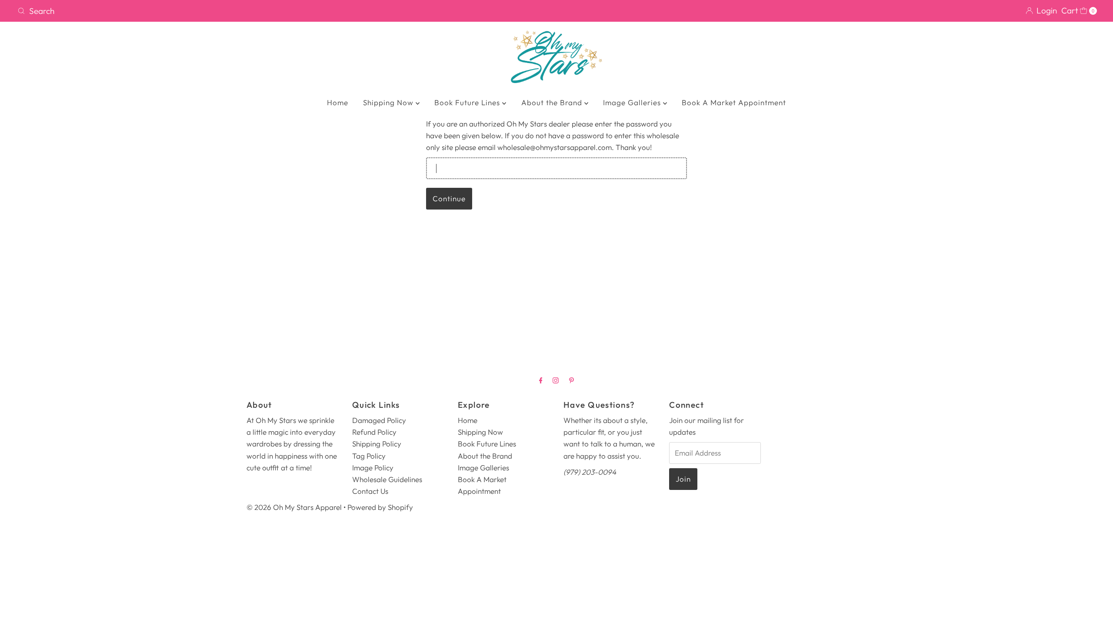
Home (337, 102)
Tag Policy (369, 455)
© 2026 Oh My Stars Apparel (294, 507)
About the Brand (552, 102)
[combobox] (283, 11)
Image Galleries (633, 102)
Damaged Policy (379, 420)
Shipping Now (389, 102)
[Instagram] (556, 380)
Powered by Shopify (380, 507)
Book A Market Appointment (734, 102)
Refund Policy (374, 431)
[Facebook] (541, 380)
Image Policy (372, 467)
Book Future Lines (468, 102)
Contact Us (370, 491)
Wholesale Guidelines (387, 479)
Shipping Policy (376, 443)
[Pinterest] (571, 380)
